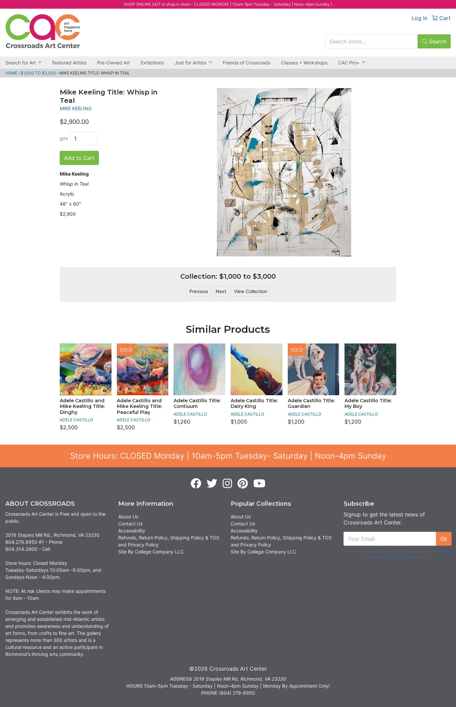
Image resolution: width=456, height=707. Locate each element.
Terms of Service (400, 556)
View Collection (250, 291)
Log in (419, 18)
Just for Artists (190, 62)
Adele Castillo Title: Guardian (311, 404)
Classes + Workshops (304, 62)
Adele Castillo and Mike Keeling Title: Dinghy (82, 406)
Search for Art (20, 62)
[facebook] (196, 483)
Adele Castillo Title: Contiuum (197, 404)
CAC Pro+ (349, 62)
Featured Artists (69, 62)
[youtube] (259, 483)
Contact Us (130, 523)
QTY (64, 139)
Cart (444, 18)
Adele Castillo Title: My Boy (368, 404)
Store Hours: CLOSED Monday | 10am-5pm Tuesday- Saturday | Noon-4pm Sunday (228, 456)
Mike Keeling (75, 108)
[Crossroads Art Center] (42, 31)
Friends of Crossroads (246, 62)
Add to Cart (79, 158)
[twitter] (212, 483)
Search (436, 41)
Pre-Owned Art (113, 62)
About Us (128, 516)
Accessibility (131, 530)
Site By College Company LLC (151, 551)
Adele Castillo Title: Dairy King (254, 404)
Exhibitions (152, 62)
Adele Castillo (76, 419)
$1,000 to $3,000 (38, 72)
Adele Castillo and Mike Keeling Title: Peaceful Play (139, 406)
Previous (198, 291)
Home (11, 72)
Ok (443, 538)
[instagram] (227, 483)
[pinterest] (242, 483)
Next (221, 291)
